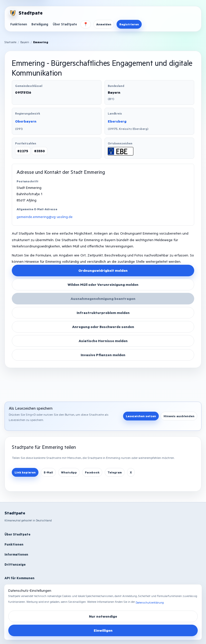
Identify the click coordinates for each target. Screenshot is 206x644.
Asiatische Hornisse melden (103, 340)
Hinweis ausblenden (179, 416)
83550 (39, 150)
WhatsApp (69, 472)
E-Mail (48, 472)
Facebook (92, 472)
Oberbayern (25, 121)
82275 (22, 150)
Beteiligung (39, 24)
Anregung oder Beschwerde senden (103, 326)
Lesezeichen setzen (141, 416)
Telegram (115, 472)
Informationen (16, 554)
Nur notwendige (103, 616)
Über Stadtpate (65, 24)
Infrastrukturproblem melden (103, 312)
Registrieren (129, 24)
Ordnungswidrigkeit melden (103, 270)
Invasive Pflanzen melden (103, 354)
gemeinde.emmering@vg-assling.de (45, 216)
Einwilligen (103, 630)
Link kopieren (25, 472)
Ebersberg (117, 121)
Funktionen (18, 24)
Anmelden (103, 24)
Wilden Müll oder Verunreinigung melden (103, 284)
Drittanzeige (15, 564)
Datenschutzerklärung (150, 602)
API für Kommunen (19, 578)
